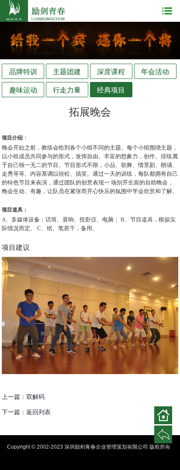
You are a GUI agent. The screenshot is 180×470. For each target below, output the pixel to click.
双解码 (35, 397)
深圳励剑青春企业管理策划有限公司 (33, 11)
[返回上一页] (163, 434)
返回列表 (38, 412)
